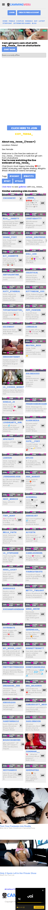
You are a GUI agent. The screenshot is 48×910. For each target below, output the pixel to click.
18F (20, 241)
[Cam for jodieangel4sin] (12, 472)
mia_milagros (34, 685)
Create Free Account (29, 12)
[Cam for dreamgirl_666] (12, 681)
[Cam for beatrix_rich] (35, 341)
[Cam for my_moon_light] (12, 644)
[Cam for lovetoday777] (35, 214)
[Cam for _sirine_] (35, 194)
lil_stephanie (10, 553)
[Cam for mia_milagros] (35, 681)
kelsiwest (8, 326)
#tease (19, 181)
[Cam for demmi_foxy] (12, 233)
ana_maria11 (33, 476)
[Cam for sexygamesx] (12, 766)
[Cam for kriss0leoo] (12, 699)
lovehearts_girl (12, 422)
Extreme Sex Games (22, 23)
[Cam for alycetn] (35, 529)
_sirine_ (30, 198)
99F (44, 690)
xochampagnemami (14, 609)
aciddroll (31, 497)
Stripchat (7, 23)
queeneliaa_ (33, 629)
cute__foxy (33, 441)
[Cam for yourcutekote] (35, 567)
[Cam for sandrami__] (35, 741)
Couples (20, 21)
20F (43, 314)
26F (42, 380)
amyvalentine (11, 274)
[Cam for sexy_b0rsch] (12, 495)
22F (21, 223)
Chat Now (9, 49)
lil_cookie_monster (14, 387)
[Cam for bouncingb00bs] (12, 736)
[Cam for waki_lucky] (12, 566)
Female (12, 21)
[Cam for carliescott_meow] (35, 700)
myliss (29, 458)
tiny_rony (9, 515)
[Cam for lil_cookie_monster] (12, 377)
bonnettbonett (35, 648)
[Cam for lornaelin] (35, 323)
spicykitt (8, 439)
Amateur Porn (11, 889)
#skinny (14, 176)
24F (22, 295)
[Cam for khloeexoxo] (35, 370)
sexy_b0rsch (10, 499)
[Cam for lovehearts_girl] (12, 418)
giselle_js (9, 402)
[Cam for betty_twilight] (35, 586)
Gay (35, 21)
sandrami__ (33, 751)
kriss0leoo (9, 702)
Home (5, 21)
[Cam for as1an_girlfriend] (35, 233)
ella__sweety (11, 218)
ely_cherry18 (10, 256)
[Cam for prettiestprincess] (12, 663)
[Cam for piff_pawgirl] (35, 306)
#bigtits (29, 176)
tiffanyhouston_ (13, 310)
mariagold (9, 588)
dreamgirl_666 (11, 685)
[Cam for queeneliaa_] (35, 625)
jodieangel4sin (11, 476)
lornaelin (31, 326)
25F (19, 774)
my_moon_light (12, 648)
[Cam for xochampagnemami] (12, 605)
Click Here (6, 186)
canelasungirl (34, 553)
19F (20, 260)
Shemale (29, 21)
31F (22, 361)
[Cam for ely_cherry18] (12, 251)
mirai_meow (33, 609)
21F (20, 575)
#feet (7, 181)
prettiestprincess (13, 667)
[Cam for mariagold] (12, 585)
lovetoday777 (34, 218)
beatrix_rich (33, 345)
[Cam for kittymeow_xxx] (35, 287)
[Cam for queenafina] (35, 766)
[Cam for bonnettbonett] (35, 644)
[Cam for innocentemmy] (12, 347)
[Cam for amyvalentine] (12, 270)
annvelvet (32, 515)
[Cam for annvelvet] (35, 512)
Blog (34, 23)
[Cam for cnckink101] (12, 194)
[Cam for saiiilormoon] (35, 717)
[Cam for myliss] (35, 454)
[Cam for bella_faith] (12, 529)
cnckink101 (9, 198)
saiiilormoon (33, 721)
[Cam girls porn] (20, 4)
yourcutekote (34, 571)
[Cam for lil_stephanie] (12, 548)
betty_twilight (35, 590)
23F (42, 203)
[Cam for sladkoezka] (35, 417)
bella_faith (9, 532)
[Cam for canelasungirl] (35, 548)
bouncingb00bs (12, 740)
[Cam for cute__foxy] (35, 437)
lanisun (7, 458)
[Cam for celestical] (35, 269)
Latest (42, 21)
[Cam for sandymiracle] (12, 717)
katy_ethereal (11, 291)
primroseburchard (36, 404)
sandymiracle (11, 721)
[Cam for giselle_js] (12, 398)
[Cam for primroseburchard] (35, 399)
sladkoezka (32, 420)
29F (43, 351)
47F (19, 594)
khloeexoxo (32, 373)
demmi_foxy (10, 237)
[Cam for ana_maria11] (35, 472)
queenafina (32, 770)
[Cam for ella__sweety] (12, 214)
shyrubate (9, 627)
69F (22, 690)
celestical (32, 272)
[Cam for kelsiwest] (12, 323)
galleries (22, 186)
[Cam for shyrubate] (12, 624)
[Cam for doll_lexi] (35, 250)
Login (11, 12)
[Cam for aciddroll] (35, 494)
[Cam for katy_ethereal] (12, 287)
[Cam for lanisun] (12, 454)
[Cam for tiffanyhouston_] (12, 306)
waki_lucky (10, 569)
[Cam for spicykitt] (12, 436)
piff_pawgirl (33, 310)
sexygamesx (10, 770)
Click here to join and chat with (24, 128)
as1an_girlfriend (35, 237)
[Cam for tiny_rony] (12, 512)
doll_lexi (31, 254)
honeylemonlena (35, 667)
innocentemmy (11, 357)
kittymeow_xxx (35, 291)
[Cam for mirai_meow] (35, 605)
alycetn (30, 532)
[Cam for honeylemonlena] (35, 663)
